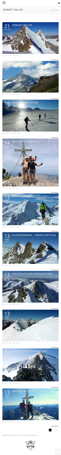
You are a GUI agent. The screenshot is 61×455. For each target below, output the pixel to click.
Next (56, 430)
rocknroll (5, 55)
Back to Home (54, 10)
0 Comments (17, 55)
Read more (54, 60)
